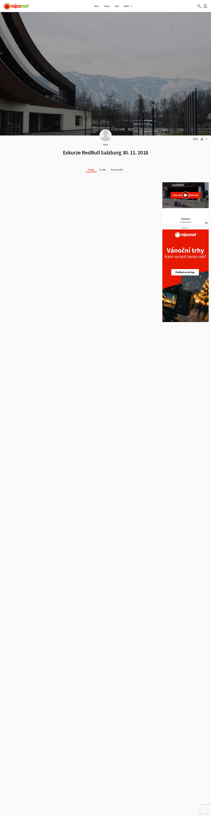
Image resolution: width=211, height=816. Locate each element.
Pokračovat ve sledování (185, 195)
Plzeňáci (185, 218)
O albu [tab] (102, 169)
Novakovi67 (186, 222)
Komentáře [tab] (117, 169)
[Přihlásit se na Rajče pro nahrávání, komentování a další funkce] (205, 6)
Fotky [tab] (91, 169)
